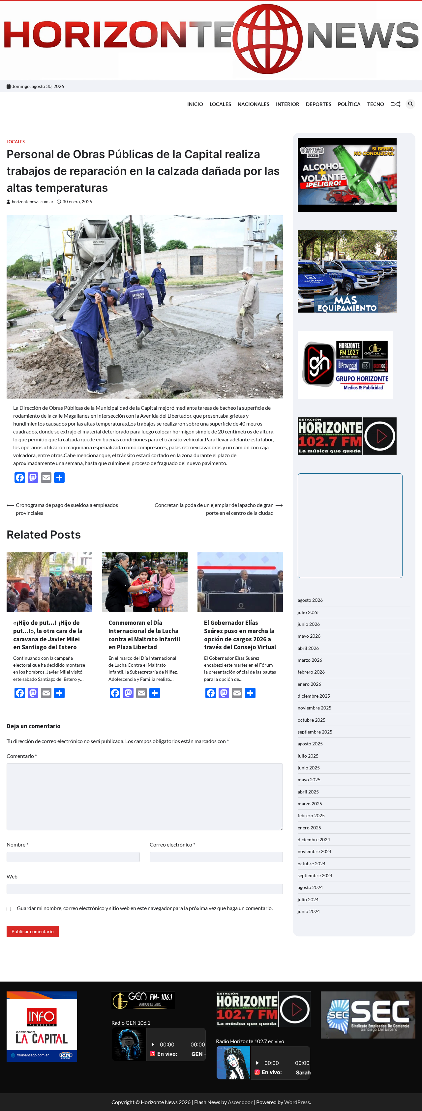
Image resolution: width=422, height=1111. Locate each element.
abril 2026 (308, 648)
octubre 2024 (311, 863)
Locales (220, 104)
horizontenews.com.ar (32, 201)
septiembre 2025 (315, 732)
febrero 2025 (311, 815)
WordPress (297, 1102)
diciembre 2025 (314, 696)
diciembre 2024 (314, 839)
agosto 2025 (310, 743)
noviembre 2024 (314, 851)
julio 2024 (308, 899)
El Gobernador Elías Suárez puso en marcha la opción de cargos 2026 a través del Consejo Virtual (240, 635)
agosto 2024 (310, 887)
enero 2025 (309, 827)
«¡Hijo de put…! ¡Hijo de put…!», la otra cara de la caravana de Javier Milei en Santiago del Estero (47, 635)
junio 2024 (309, 911)
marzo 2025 (310, 803)
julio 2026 (308, 612)
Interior (287, 104)
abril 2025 (308, 791)
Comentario (22, 756)
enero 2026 (309, 684)
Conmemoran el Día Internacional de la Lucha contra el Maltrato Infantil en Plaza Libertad (144, 635)
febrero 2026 (311, 672)
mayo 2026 (309, 636)
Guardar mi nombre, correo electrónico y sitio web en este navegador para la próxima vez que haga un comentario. (145, 908)
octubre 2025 (311, 720)
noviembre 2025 (314, 707)
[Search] (410, 104)
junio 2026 (309, 624)
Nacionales (253, 104)
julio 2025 (308, 756)
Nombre (17, 844)
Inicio (195, 104)
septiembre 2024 (315, 875)
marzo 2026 (310, 660)
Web (12, 876)
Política (349, 104)
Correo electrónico (172, 844)
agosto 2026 (310, 600)
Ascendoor (240, 1102)
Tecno (375, 104)
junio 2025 (309, 767)
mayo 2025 (309, 779)
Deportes (318, 104)
